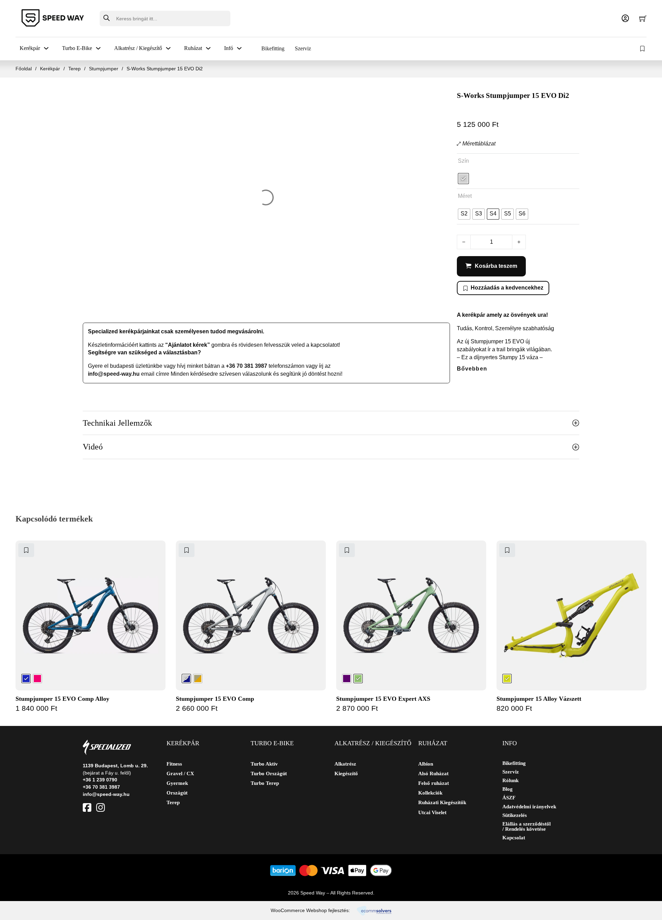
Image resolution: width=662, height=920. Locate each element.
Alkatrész (345, 764)
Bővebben (472, 369)
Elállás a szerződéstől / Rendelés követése (526, 826)
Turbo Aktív (264, 764)
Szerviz (303, 48)
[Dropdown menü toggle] (46, 48)
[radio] (463, 178)
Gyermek (177, 783)
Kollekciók (430, 793)
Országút (177, 793)
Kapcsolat (513, 837)
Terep (74, 68)
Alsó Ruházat (433, 773)
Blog (507, 789)
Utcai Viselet (432, 812)
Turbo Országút (269, 773)
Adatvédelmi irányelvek (529, 806)
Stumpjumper (103, 68)
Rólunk (510, 780)
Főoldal (24, 68)
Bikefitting (272, 48)
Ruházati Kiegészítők (442, 802)
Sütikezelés (514, 815)
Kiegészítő (346, 773)
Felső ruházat (433, 783)
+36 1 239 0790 (100, 779)
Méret (465, 196)
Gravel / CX (180, 773)
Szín (463, 161)
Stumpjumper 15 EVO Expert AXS (383, 698)
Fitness (174, 764)
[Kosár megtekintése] (642, 18)
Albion (425, 764)
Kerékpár (50, 68)
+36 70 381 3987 (246, 366)
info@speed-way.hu (114, 374)
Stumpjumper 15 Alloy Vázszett (538, 698)
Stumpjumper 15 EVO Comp (215, 698)
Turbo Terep (265, 783)
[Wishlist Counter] (643, 48)
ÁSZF (508, 797)
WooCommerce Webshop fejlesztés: (310, 910)
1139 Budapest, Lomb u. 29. (115, 765)
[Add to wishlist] (26, 550)
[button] (331, 423)
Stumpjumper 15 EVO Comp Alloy (62, 698)
